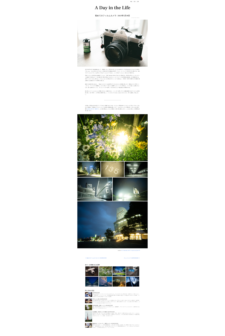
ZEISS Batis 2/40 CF (127, 250)
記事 (138, 1)
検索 (131, 1)
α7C (122, 250)
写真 (134, 1)
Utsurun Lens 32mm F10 (135, 250)
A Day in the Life (112, 8)
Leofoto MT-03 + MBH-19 (92, 109)
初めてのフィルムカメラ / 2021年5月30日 (112, 16)
